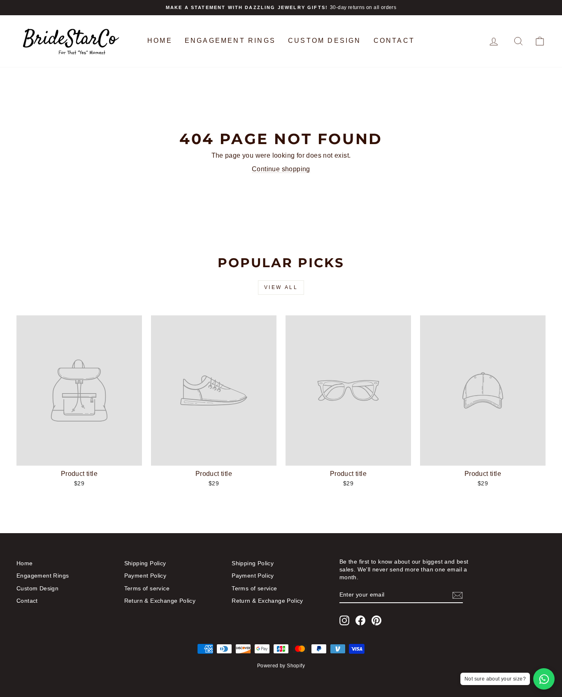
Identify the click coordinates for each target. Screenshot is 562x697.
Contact (394, 40)
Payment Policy (145, 576)
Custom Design (324, 40)
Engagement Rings (230, 40)
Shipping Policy (145, 563)
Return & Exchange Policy (160, 601)
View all (281, 287)
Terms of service (147, 588)
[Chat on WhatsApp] (544, 679)
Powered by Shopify (281, 666)
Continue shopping (281, 169)
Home (159, 40)
